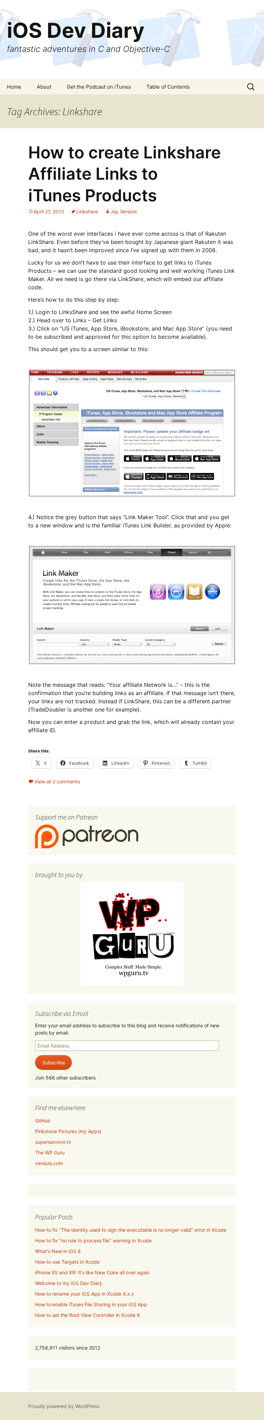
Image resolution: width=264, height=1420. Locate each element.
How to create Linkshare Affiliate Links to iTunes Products (124, 173)
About (44, 86)
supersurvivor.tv (53, 1142)
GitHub (43, 1120)
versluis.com (49, 1163)
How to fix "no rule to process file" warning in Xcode (93, 1240)
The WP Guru (50, 1152)
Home (14, 86)
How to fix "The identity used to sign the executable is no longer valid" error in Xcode (130, 1230)
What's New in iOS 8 (58, 1251)
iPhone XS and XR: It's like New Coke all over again (92, 1272)
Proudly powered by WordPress (63, 1406)
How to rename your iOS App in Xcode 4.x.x (84, 1294)
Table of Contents (168, 86)
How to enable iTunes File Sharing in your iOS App (91, 1304)
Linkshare (87, 211)
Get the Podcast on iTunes (99, 86)
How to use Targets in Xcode (67, 1262)
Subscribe (53, 1062)
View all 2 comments (57, 781)
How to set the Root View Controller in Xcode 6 (87, 1315)
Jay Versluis (123, 211)
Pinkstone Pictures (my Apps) (68, 1131)
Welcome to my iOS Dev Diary (68, 1283)
